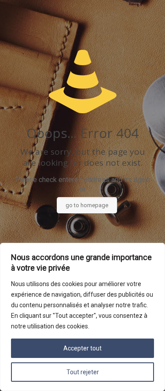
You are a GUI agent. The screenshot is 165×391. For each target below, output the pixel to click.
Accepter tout (82, 348)
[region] (82, 317)
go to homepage (87, 205)
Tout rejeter (82, 372)
